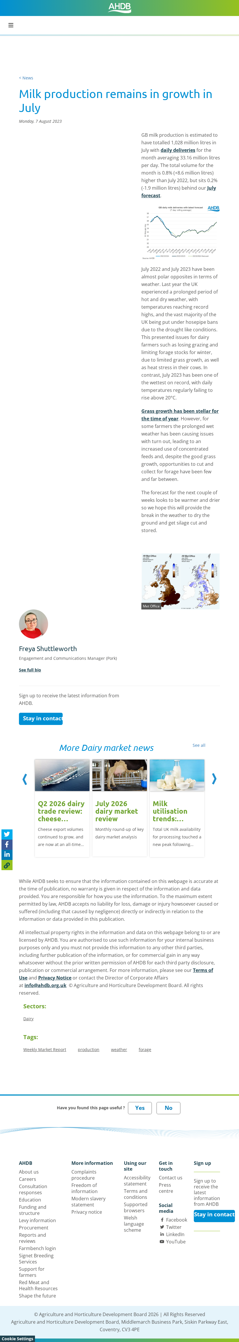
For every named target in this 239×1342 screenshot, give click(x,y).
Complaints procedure (83, 1175)
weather (119, 1049)
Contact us (170, 1177)
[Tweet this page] (7, 834)
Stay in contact (43, 718)
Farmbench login (37, 1248)
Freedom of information (84, 1188)
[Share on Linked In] (7, 855)
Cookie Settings (17, 1338)
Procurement (33, 1227)
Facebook (176, 1220)
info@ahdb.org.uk (45, 985)
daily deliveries (178, 150)
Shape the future (37, 1296)
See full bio (30, 670)
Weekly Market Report (44, 1049)
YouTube (176, 1241)
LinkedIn (175, 1234)
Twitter (174, 1227)
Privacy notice (86, 1212)
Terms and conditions (135, 1194)
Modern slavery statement (88, 1201)
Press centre (166, 1188)
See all (199, 745)
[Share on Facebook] (7, 845)
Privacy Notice (54, 978)
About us (29, 1172)
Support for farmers (32, 1272)
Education (30, 1200)
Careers (27, 1179)
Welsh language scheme (134, 1224)
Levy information (37, 1220)
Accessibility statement (137, 1180)
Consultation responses (33, 1189)
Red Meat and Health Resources (38, 1285)
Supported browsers (135, 1207)
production (88, 1049)
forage (145, 1049)
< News (26, 78)
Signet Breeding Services (36, 1258)
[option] (62, 808)
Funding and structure (32, 1210)
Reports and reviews (32, 1238)
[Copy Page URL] (7, 865)
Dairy (28, 1018)
